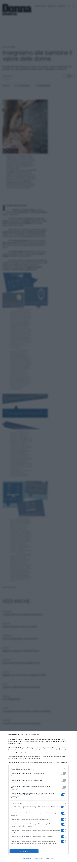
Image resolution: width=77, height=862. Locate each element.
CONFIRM (24, 851)
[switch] (63, 773)
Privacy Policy (50, 858)
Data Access (38, 858)
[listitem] (38, 769)
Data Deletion (27, 858)
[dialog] (38, 796)
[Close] (73, 735)
